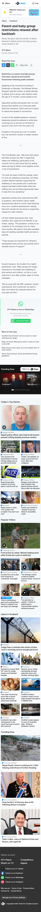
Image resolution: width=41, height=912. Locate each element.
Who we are (5, 888)
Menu (7, 3)
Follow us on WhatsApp (14, 877)
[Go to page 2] (15, 389)
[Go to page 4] (18, 389)
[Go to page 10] (29, 389)
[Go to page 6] (22, 389)
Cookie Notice (16, 891)
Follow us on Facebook (14, 873)
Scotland (13, 21)
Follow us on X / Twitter (14, 869)
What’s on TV (7, 863)
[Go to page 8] (25, 389)
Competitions (27, 860)
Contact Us (5, 891)
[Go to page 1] (12, 389)
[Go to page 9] (27, 389)
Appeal (24, 863)
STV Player (6, 860)
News (4, 21)
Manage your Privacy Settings (14, 897)
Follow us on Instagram (14, 882)
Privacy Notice (28, 888)
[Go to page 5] (20, 389)
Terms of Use (16, 888)
